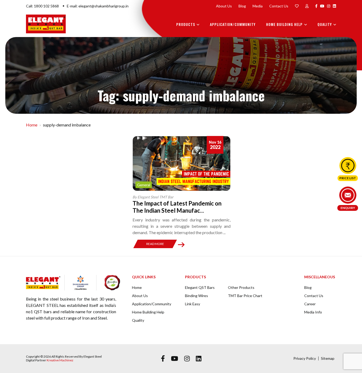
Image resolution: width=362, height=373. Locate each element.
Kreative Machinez (60, 360)
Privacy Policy (304, 358)
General (143, 185)
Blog (242, 6)
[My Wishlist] (297, 6)
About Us (224, 6)
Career (310, 304)
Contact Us (278, 6)
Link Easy (192, 304)
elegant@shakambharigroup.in (103, 6)
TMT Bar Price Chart (245, 295)
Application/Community (232, 24)
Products (185, 24)
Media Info (313, 312)
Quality (324, 24)
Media (258, 6)
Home (31, 124)
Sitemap (327, 358)
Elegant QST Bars (200, 287)
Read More (155, 244)
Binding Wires (196, 295)
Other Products (241, 287)
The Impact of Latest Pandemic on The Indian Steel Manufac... (177, 207)
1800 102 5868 (46, 6)
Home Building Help (284, 24)
